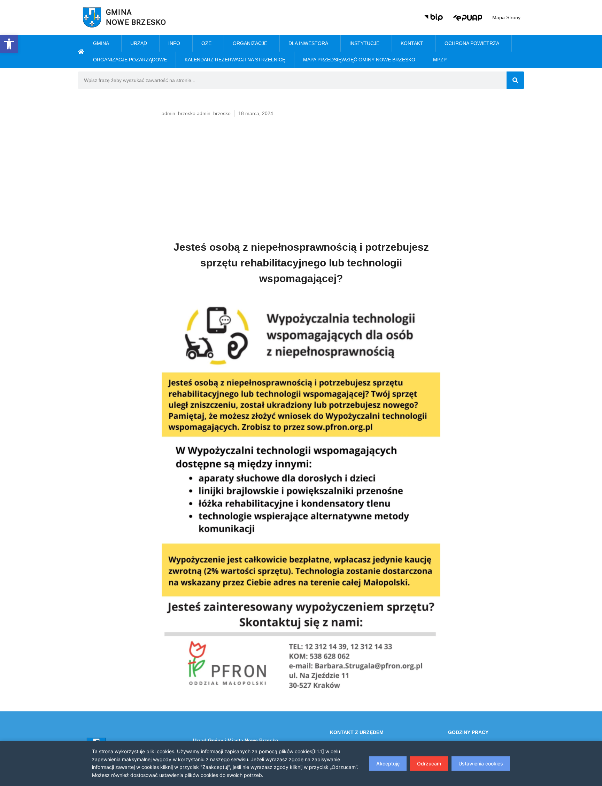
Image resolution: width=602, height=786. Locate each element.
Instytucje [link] (364, 43)
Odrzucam (429, 763)
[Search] (515, 80)
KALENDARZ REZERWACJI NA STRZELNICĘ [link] (235, 59)
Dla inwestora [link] (308, 43)
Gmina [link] (101, 43)
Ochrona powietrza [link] (472, 43)
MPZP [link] (440, 59)
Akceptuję (388, 763)
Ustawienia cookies (480, 763)
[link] (9, 44)
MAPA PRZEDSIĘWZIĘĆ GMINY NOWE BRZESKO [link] (359, 59)
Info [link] (174, 43)
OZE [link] (206, 43)
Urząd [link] (138, 43)
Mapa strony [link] (506, 17)
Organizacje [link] (250, 43)
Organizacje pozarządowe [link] (130, 59)
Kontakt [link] (412, 43)
